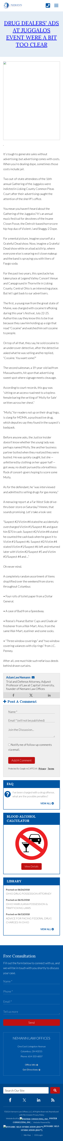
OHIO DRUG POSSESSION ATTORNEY (28, 893)
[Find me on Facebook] (13, 695)
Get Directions (30, 1069)
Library (14, 881)
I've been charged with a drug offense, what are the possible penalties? (33, 794)
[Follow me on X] (31, 695)
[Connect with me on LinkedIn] (49, 695)
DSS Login (38, 1135)
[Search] (55, 1090)
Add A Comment (21, 760)
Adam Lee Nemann (18, 677)
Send (31, 1022)
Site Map (27, 1135)
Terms (51, 768)
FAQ (10, 784)
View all (45, 803)
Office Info (30, 1064)
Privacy (42, 768)
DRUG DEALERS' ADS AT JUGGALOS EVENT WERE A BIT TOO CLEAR (31, 34)
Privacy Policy (38, 1115)
